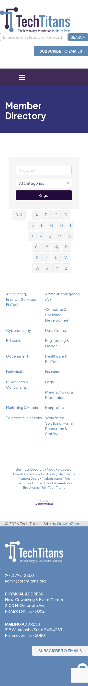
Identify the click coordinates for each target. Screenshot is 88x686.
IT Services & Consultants (17, 384)
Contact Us (40, 483)
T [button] (46, 257)
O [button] (36, 246)
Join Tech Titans (53, 487)
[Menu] (22, 77)
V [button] (65, 257)
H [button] (61, 225)
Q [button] (56, 246)
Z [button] (66, 268)
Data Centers (56, 330)
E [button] (33, 225)
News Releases (58, 469)
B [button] (46, 214)
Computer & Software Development (57, 314)
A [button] (36, 214)
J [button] (32, 236)
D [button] (65, 214)
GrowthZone (68, 523)
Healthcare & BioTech (56, 359)
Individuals (15, 371)
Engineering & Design (57, 343)
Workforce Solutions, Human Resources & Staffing (59, 425)
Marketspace (52, 478)
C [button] (56, 214)
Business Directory (30, 469)
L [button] (50, 236)
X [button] (47, 268)
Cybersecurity (18, 330)
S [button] (37, 257)
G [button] (51, 225)
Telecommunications (24, 417)
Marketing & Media (22, 407)
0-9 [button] (18, 214)
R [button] (66, 246)
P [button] (46, 246)
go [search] (46, 195)
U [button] (56, 257)
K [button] (41, 236)
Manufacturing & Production (59, 395)
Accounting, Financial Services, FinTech (21, 299)
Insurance (53, 371)
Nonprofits (54, 407)
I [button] (70, 225)
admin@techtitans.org (25, 580)
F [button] (42, 225)
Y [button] (56, 268)
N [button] (69, 236)
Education (14, 340)
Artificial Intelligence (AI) (62, 296)
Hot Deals (48, 474)
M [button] (59, 236)
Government (17, 356)
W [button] (37, 268)
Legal (50, 381)
